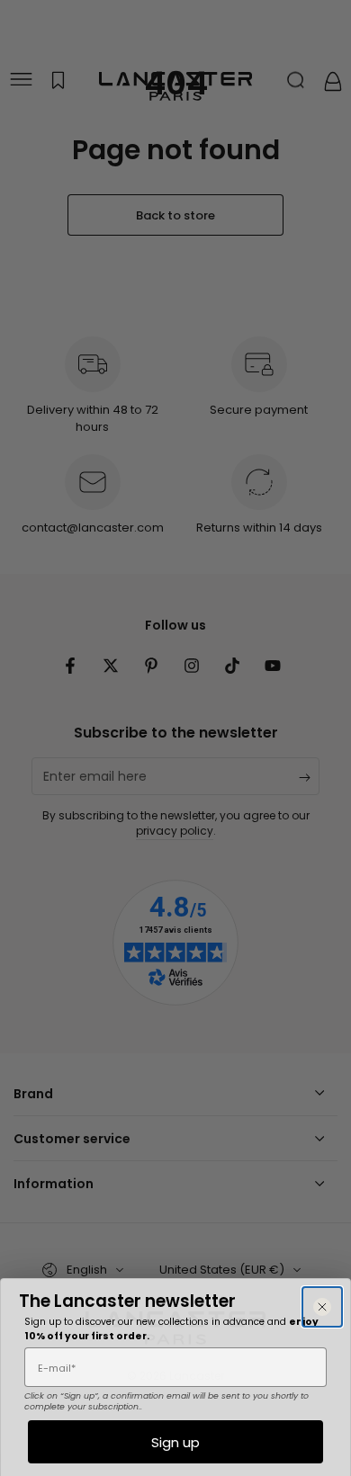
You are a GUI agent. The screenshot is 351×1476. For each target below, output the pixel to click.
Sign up (175, 1442)
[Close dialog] (322, 1307)
